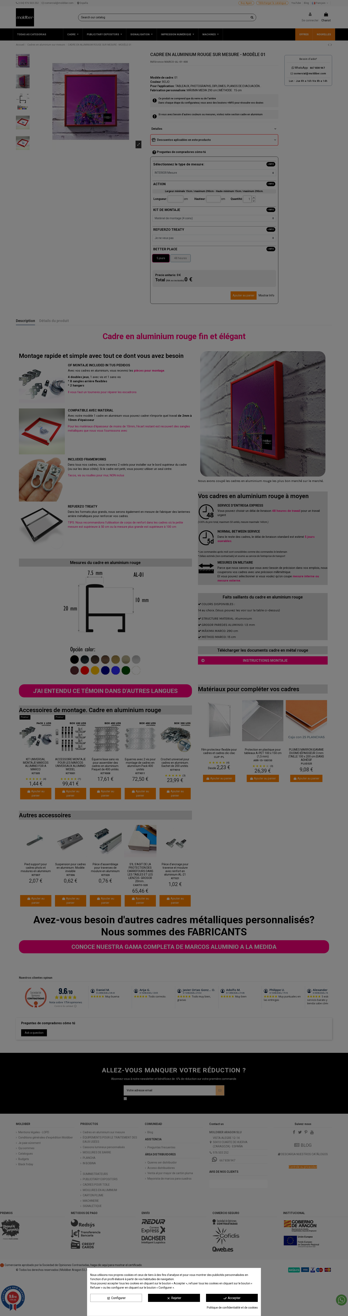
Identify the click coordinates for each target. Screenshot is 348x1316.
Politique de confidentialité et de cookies (232, 1307)
